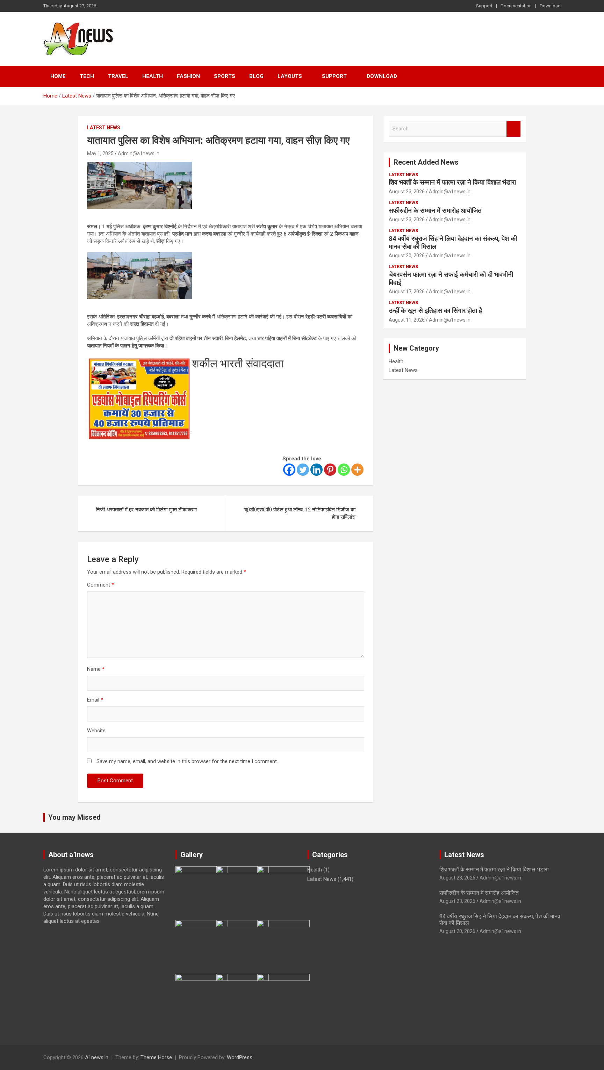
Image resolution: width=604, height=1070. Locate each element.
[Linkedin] (316, 470)
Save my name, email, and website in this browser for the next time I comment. (187, 761)
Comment (100, 585)
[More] (357, 470)
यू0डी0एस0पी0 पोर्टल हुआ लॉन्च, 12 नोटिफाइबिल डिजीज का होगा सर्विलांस (299, 513)
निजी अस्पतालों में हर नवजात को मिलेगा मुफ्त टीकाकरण (146, 510)
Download (550, 5)
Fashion (188, 76)
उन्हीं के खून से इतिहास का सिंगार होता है (435, 311)
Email (95, 700)
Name (96, 669)
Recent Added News (426, 162)
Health (152, 76)
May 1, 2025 (100, 153)
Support (484, 5)
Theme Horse (156, 1057)
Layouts (290, 76)
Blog (256, 76)
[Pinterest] (330, 470)
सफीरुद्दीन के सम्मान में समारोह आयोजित (435, 211)
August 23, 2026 (407, 191)
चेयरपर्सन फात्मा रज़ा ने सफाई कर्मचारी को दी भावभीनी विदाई (451, 279)
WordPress (239, 1057)
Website (96, 730)
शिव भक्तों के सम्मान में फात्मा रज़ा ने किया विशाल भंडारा (452, 182)
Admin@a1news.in (138, 153)
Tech (87, 76)
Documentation (516, 5)
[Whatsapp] (344, 470)
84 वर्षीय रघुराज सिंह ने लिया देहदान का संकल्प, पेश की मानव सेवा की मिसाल (453, 243)
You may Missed (74, 817)
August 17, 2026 (407, 291)
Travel (118, 76)
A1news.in (96, 1057)
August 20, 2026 (407, 255)
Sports (224, 76)
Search (513, 129)
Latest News (103, 127)
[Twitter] (303, 470)
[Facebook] (289, 470)
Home (58, 76)
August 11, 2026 (407, 320)
